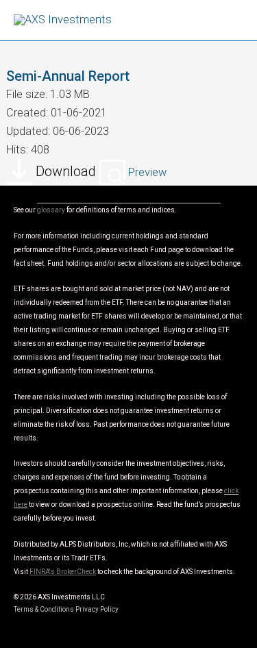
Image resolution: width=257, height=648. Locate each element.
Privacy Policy (97, 609)
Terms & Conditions (44, 609)
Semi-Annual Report (68, 76)
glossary (51, 210)
